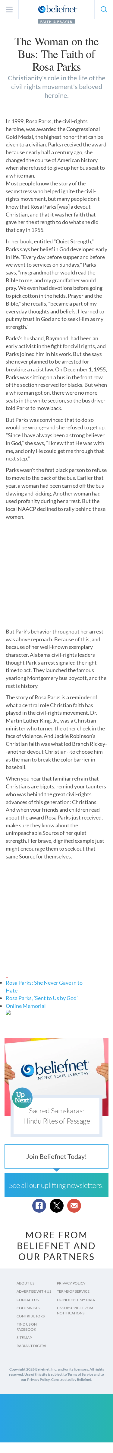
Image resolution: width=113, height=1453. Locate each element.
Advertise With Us (34, 1291)
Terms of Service (73, 1291)
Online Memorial (26, 1005)
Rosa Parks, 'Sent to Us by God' (42, 998)
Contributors (31, 1316)
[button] (103, 9)
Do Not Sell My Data (76, 1299)
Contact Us (28, 1299)
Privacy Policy (71, 1283)
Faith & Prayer (56, 21)
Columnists (28, 1308)
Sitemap (24, 1337)
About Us (25, 1283)
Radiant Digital (32, 1345)
